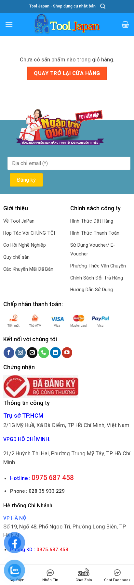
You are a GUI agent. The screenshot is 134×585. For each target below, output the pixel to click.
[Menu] (9, 24)
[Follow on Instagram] (20, 352)
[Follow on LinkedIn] (55, 352)
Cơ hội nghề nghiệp (24, 245)
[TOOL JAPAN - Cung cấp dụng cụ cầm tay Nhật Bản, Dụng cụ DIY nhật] (67, 24)
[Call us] (43, 352)
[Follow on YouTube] (67, 352)
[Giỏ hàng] (125, 24)
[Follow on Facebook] (9, 352)
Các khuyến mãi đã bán (28, 269)
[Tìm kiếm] (102, 6)
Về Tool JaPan (18, 221)
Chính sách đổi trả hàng (96, 277)
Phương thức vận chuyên (98, 265)
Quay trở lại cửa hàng (67, 73)
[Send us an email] (32, 352)
